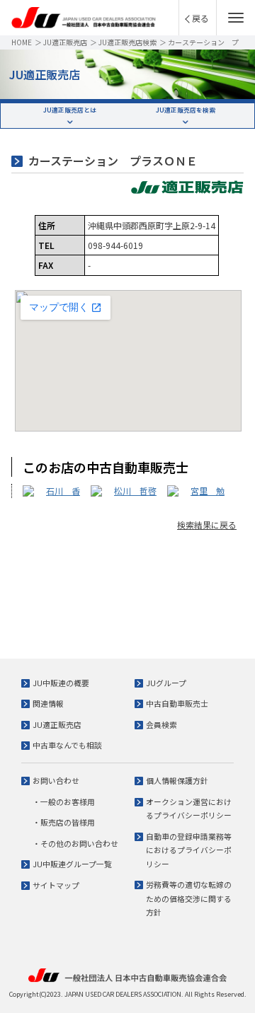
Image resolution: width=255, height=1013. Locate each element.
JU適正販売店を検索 (185, 109)
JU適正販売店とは (69, 109)
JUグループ (166, 682)
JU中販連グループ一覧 (72, 863)
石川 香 (63, 491)
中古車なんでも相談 (67, 745)
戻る (200, 18)
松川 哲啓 (135, 491)
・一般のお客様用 (64, 801)
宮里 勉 (208, 491)
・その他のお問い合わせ (75, 843)
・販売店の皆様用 (64, 822)
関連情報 (48, 703)
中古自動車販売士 (177, 703)
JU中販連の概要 (61, 682)
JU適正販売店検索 (127, 42)
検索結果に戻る (207, 525)
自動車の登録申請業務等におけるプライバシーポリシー (189, 849)
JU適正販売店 (65, 42)
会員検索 (161, 724)
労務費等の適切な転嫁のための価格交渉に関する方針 (189, 898)
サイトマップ (56, 885)
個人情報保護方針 (177, 780)
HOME (21, 42)
